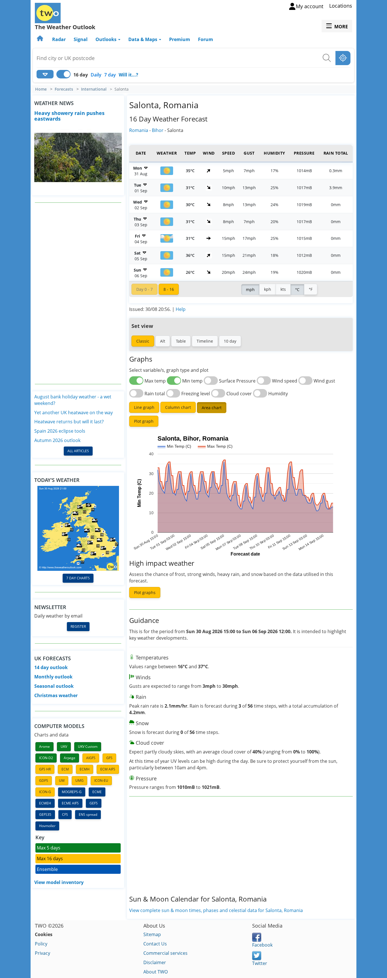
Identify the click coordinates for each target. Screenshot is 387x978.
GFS (109, 757)
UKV (64, 746)
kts (283, 289)
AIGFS (90, 757)
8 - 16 (168, 289)
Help (181, 309)
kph (267, 289)
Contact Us (155, 944)
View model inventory (59, 882)
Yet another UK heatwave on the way (73, 412)
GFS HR (45, 769)
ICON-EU (101, 780)
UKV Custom (87, 746)
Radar (59, 39)
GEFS (94, 803)
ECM (65, 769)
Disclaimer (154, 962)
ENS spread (88, 814)
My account (309, 6)
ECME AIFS (70, 803)
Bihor (157, 130)
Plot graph (144, 421)
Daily (96, 75)
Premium (179, 39)
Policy (41, 944)
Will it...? (128, 75)
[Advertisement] (78, 293)
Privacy (42, 953)
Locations (340, 5)
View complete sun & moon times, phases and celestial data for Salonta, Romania (216, 910)
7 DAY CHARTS (78, 578)
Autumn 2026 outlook (57, 440)
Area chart (212, 407)
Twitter (259, 963)
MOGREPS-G (72, 791)
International (94, 89)
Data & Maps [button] (143, 39)
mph (250, 289)
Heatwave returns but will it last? (69, 421)
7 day (110, 75)
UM (62, 780)
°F (310, 289)
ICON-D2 (46, 757)
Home (41, 89)
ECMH (85, 769)
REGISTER (78, 626)
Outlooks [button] (106, 39)
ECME (97, 791)
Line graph (144, 407)
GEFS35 (45, 814)
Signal (81, 39)
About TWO (155, 972)
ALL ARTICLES (78, 451)
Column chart (178, 407)
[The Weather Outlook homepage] (40, 39)
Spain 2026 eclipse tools (59, 431)
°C (297, 289)
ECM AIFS (107, 769)
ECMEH (45, 803)
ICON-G (45, 791)
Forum (205, 39)
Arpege (69, 757)
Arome (44, 746)
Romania (138, 130)
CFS (65, 814)
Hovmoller (47, 825)
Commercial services (165, 953)
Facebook (262, 945)
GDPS (43, 780)
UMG (79, 780)
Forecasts (64, 89)
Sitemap (152, 934)
